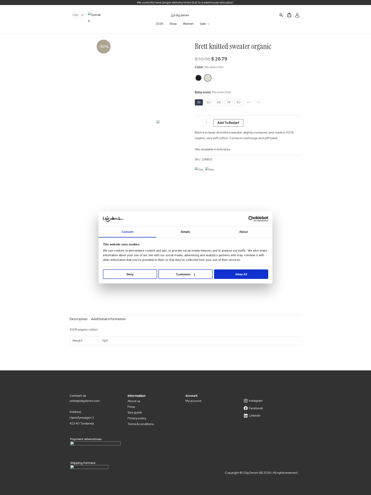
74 (228, 102)
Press (131, 407)
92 (258, 102)
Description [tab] (79, 319)
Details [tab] (185, 231)
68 (219, 102)
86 (249, 102)
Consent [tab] (127, 231)
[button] (281, 15)
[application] (208, 24)
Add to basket (228, 123)
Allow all (241, 274)
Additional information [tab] (108, 319)
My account (194, 401)
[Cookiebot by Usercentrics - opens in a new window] (251, 219)
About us (134, 401)
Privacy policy (137, 418)
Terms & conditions (141, 424)
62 (209, 102)
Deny (130, 274)
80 (239, 102)
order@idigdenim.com (85, 401)
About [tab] (243, 231)
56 (199, 102)
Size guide (135, 412)
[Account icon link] (297, 15)
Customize (183, 274)
